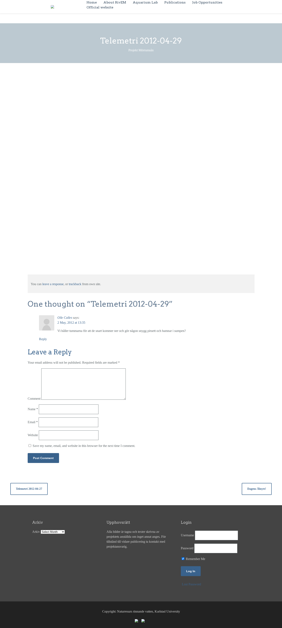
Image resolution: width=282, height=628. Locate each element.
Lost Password (191, 584)
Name (33, 409)
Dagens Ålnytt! (256, 488)
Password (187, 548)
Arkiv (36, 531)
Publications (175, 2)
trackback (75, 284)
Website (33, 435)
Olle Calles (64, 317)
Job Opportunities (207, 2)
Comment (34, 398)
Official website (99, 7)
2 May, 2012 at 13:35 (71, 322)
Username (187, 535)
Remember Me (195, 559)
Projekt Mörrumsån (119, 79)
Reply (43, 339)
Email (33, 422)
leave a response (53, 284)
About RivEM (114, 2)
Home (91, 2)
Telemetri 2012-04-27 (29, 488)
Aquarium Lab (145, 2)
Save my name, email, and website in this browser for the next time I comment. (84, 446)
